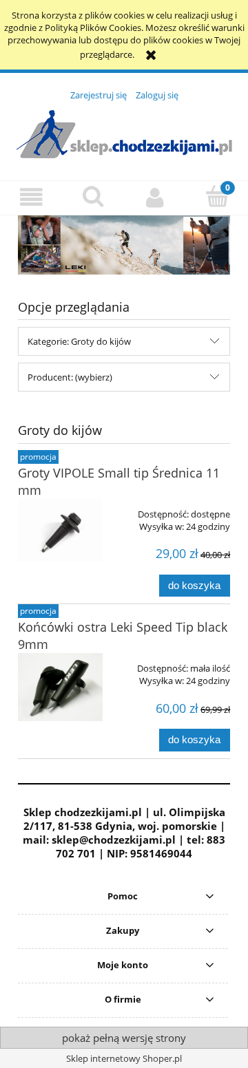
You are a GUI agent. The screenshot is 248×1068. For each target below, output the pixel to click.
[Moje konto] (155, 197)
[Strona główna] (124, 132)
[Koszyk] (217, 196)
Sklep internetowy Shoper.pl (124, 1058)
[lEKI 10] (124, 244)
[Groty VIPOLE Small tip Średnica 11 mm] (60, 530)
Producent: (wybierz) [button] (70, 377)
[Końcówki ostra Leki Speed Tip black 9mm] (60, 687)
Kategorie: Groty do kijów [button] (79, 341)
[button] (31, 197)
